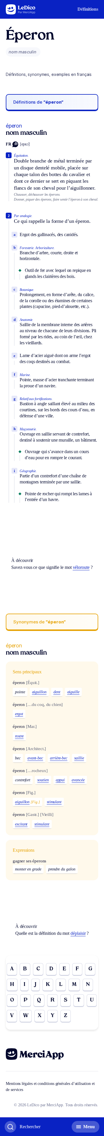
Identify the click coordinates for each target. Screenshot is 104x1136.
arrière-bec (58, 758)
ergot (19, 714)
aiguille (73, 692)
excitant (21, 824)
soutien (43, 780)
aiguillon (39, 692)
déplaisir (78, 933)
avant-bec (35, 758)
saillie (79, 758)
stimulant (54, 802)
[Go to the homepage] (21, 9)
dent (56, 692)
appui (60, 780)
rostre (19, 736)
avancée (78, 780)
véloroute (81, 567)
